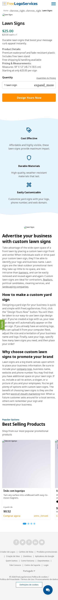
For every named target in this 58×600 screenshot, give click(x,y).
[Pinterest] (29, 542)
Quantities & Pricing (46, 78)
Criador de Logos (7, 552)
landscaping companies (15, 286)
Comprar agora (11, 515)
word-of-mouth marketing (25, 394)
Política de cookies (40, 577)
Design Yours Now (29, 97)
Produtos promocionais (47, 552)
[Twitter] (23, 542)
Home (5, 10)
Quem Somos (12, 560)
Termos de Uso (27, 579)
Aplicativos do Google (44, 556)
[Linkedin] (35, 542)
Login (46, 565)
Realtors (47, 279)
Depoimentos (43, 560)
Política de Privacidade (9, 579)
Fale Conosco (15, 565)
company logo (24, 369)
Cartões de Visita (26, 552)
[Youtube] (42, 542)
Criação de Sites (13, 556)
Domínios (27, 556)
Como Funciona (27, 560)
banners (23, 272)
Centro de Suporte (32, 565)
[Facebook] (16, 542)
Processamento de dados (47, 579)
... (25, 10)
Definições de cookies (29, 584)
